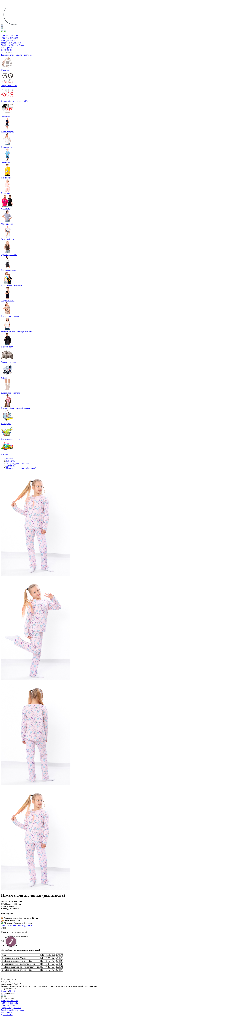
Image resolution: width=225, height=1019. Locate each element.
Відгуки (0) (27, 925)
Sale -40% (10, 461)
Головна (10, 459)
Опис (3, 925)
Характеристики (13, 925)
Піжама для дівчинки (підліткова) (21, 468)
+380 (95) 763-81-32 (9, 40)
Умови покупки (8, 55)
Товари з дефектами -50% (17, 463)
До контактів (6, 50)
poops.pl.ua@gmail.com (11, 43)
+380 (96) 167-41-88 (9, 36)
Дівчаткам (10, 466)
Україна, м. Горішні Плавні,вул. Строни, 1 (13, 46)
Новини (4, 991)
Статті (12, 991)
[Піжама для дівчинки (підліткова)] (35, 575)
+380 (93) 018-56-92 (9, 38)
